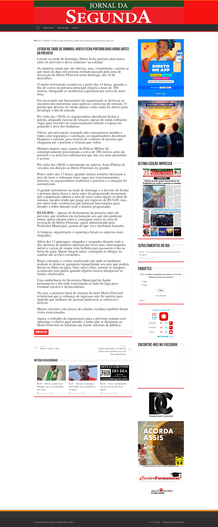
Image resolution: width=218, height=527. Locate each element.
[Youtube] (159, 522)
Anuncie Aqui (63, 27)
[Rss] (150, 522)
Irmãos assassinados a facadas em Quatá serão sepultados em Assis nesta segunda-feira (112, 350)
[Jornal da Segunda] (109, 12)
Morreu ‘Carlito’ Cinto (49, 347)
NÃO (145, 285)
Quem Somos (49, 27)
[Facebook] (153, 522)
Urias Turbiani (177, 522)
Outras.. (142, 300)
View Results (161, 295)
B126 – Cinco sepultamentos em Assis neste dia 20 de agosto (113, 386)
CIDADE (46, 40)
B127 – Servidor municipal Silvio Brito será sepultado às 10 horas (82, 386)
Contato (75, 27)
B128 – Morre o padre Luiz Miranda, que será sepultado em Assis (50, 386)
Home (38, 27)
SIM (145, 281)
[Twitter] (156, 522)
